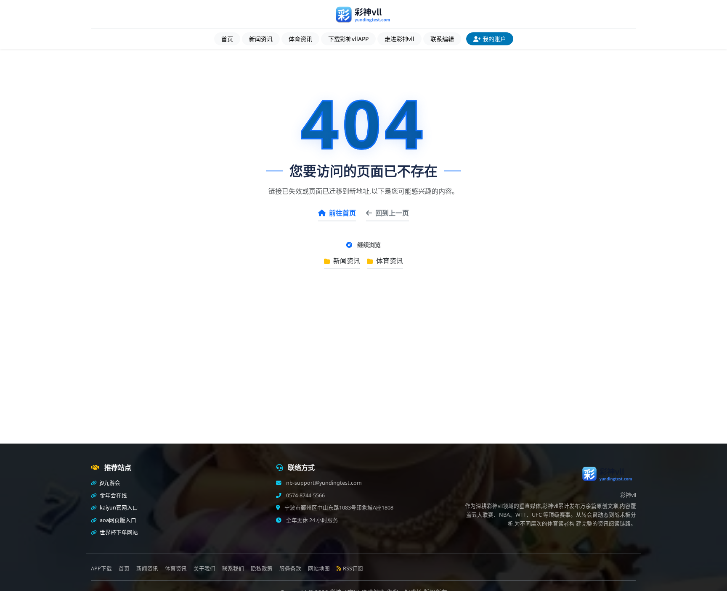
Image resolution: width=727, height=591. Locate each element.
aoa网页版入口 (117, 520)
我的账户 (494, 39)
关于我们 (204, 568)
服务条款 (290, 568)
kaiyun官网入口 (118, 507)
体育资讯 (300, 39)
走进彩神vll (399, 39)
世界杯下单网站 (118, 532)
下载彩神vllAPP (348, 39)
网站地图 (319, 568)
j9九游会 (109, 482)
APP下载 (101, 568)
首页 (227, 39)
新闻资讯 (261, 39)
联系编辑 (442, 39)
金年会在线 (112, 495)
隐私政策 (262, 568)
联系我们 (233, 568)
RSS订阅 (353, 568)
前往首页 (342, 213)
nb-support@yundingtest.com (323, 482)
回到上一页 (392, 213)
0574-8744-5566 (305, 495)
